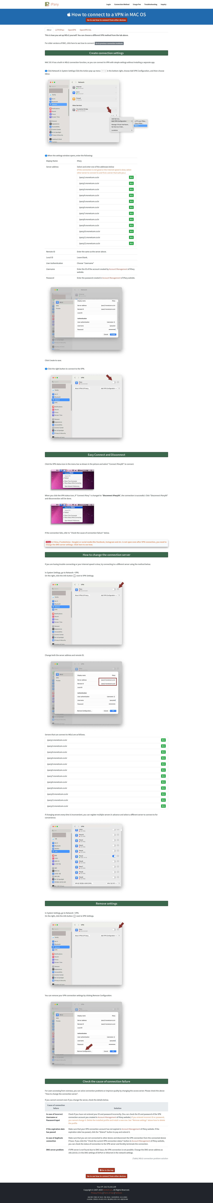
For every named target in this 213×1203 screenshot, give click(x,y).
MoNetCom (107, 1189)
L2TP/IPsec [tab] (59, 29)
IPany (54, 4)
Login (108, 4)
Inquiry (163, 4)
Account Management (118, 269)
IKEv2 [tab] (49, 29)
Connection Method (121, 4)
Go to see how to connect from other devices (106, 20)
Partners (118, 1192)
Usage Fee (137, 4)
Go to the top (107, 1170)
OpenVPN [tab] (72, 29)
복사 (131, 177)
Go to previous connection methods (109, 43)
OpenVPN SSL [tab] (85, 29)
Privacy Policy (96, 1192)
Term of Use (109, 1192)
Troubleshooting (150, 4)
